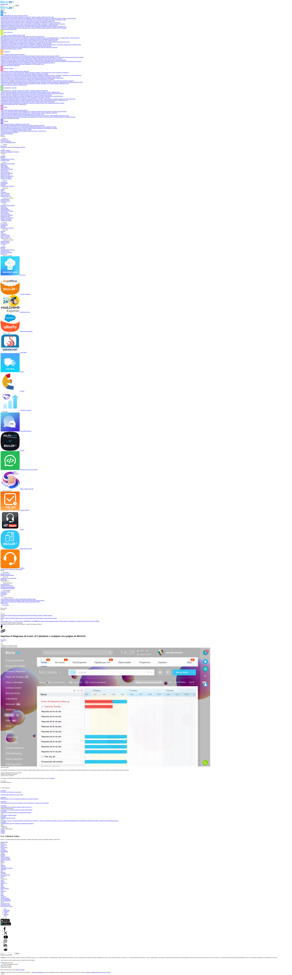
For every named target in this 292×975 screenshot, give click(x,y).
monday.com (4, 883)
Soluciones (3, 866)
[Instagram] (5, 942)
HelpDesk (52, 778)
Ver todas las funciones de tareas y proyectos (11, 48)
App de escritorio (5, 898)
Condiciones (7, 910)
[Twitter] (5, 934)
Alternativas (3, 869)
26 (6, 827)
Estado (2, 861)
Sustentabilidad (4, 851)
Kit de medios (4, 847)
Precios (2, 135)
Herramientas (4, 844)
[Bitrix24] (7, 2)
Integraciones (4, 254)
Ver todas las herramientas (7, 133)
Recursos (3, 872)
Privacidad (6, 911)
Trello (2, 885)
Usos (2, 870)
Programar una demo (6, 859)
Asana (2, 880)
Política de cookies (20, 969)
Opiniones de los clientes (7, 868)
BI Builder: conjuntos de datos (8, 818)
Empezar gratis (4, 4)
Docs (2, 877)
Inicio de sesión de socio (6, 906)
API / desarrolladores (6, 899)
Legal (5, 909)
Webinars (3, 855)
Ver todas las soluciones (6, 252)
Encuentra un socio (5, 903)
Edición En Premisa (5, 874)
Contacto (3, 849)
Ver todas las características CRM (9, 29)
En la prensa (4, 850)
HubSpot (3, 887)
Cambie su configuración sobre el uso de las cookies (97, 972)
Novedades (3, 639)
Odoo (2, 892)
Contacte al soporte (5, 858)
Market (2, 895)
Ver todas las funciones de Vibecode (9, 132)
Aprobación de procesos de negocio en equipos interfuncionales (16, 812)
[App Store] (5, 921)
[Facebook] (5, 930)
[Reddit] (5, 950)
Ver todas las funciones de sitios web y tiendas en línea (14, 85)
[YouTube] (6, 938)
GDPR (5, 913)
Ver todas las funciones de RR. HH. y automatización (13, 104)
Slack (2, 890)
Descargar (3, 876)
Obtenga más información (37, 972)
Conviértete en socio (5, 905)
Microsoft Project (5, 888)
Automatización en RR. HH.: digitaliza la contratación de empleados (17, 823)
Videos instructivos (5, 857)
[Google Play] (6, 925)
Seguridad (6, 914)
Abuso (5, 915)
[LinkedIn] (5, 946)
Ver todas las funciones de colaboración (10, 65)
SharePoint (3, 891)
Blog (2, 624)
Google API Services (6, 900)
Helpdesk (3, 854)
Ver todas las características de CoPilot (10, 118)
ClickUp (3, 881)
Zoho (2, 884)
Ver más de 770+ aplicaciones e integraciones (11, 569)
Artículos (3, 865)
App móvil (3, 896)
